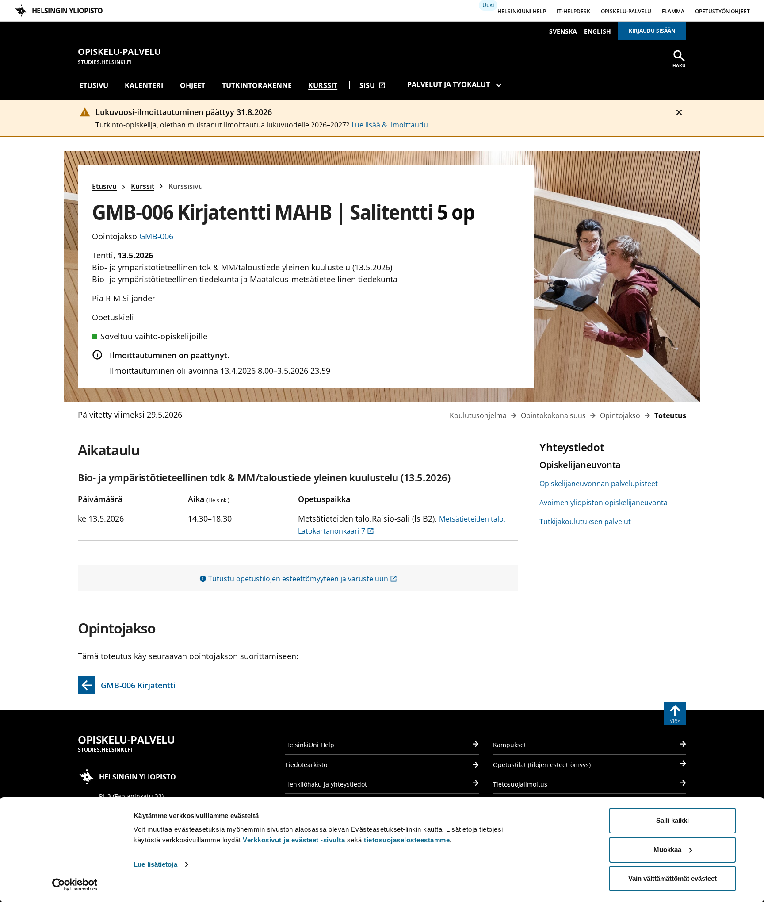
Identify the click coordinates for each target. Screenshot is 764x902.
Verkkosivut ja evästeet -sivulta (294, 840)
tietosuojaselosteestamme (407, 840)
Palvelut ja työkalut (448, 84)
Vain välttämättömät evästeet (672, 878)
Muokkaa (667, 849)
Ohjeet (192, 85)
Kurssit (322, 85)
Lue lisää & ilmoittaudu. (390, 125)
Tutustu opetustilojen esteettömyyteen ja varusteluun (302, 578)
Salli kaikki (672, 820)
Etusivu (93, 85)
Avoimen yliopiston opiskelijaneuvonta (603, 502)
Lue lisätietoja (155, 864)
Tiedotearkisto (306, 764)
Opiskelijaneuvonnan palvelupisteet (598, 483)
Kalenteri (144, 85)
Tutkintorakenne (257, 85)
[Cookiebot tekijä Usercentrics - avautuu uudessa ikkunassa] (75, 884)
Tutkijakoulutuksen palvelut (585, 521)
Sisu (372, 85)
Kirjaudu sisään (652, 31)
